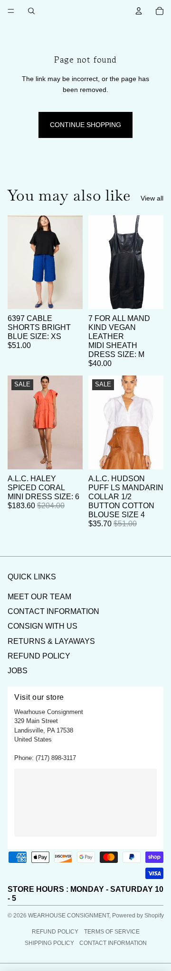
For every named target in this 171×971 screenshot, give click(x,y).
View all (152, 198)
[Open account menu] (138, 10)
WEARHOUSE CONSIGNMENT (68, 915)
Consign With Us (42, 626)
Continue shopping (85, 124)
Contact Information (53, 611)
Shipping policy (49, 943)
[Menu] (11, 11)
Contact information (113, 943)
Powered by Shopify (138, 915)
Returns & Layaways (51, 641)
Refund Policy (39, 656)
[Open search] (31, 10)
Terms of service (112, 931)
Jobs (18, 671)
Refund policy (55, 931)
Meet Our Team (39, 597)
